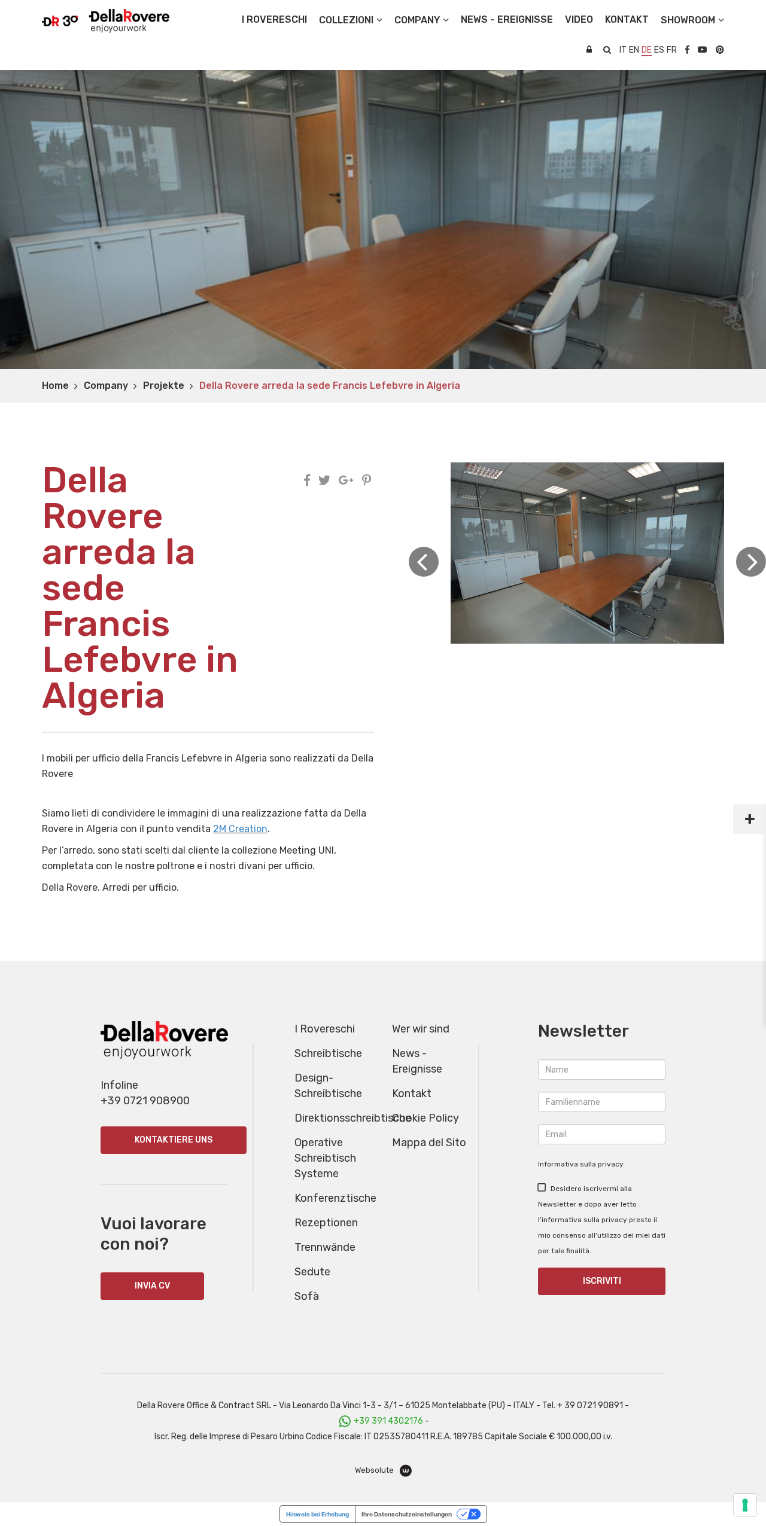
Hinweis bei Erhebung (317, 1514)
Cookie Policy (425, 1118)
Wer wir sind (420, 1028)
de (647, 50)
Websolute (375, 1470)
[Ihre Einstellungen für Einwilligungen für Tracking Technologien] (745, 1505)
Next (751, 562)
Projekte (163, 385)
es (659, 50)
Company (106, 385)
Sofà (306, 1296)
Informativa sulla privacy (581, 1164)
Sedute (312, 1271)
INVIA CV (152, 1286)
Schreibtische (328, 1053)
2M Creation (240, 828)
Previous (424, 562)
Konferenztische (335, 1198)
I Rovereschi (274, 19)
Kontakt (411, 1093)
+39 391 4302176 (388, 1421)
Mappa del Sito (429, 1142)
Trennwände (324, 1247)
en (634, 50)
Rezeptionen (326, 1222)
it (623, 50)
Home (55, 385)
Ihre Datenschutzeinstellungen (406, 1514)
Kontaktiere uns (173, 1140)
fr (672, 50)
